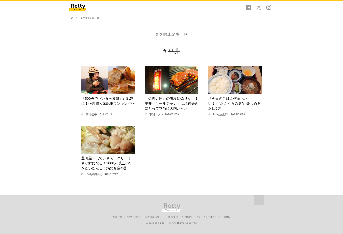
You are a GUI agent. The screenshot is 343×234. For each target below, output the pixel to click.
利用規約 (187, 217)
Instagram (269, 7)
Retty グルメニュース (77, 7)
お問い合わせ (133, 217)
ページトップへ (259, 200)
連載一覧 (117, 217)
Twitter (259, 7)
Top (71, 18)
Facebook (248, 7)
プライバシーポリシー (208, 217)
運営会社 (173, 217)
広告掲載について (154, 217)
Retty (227, 217)
